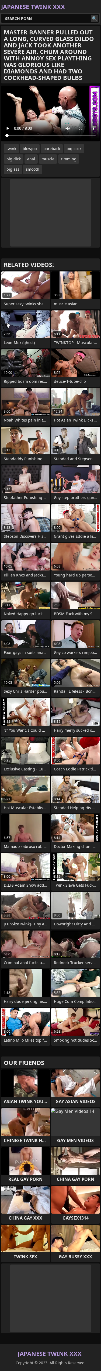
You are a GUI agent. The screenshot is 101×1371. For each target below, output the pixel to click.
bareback (51, 148)
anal (31, 158)
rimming (68, 158)
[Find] (94, 18)
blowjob (30, 148)
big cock (74, 148)
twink (11, 148)
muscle (47, 158)
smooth (32, 169)
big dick (13, 158)
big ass (12, 169)
